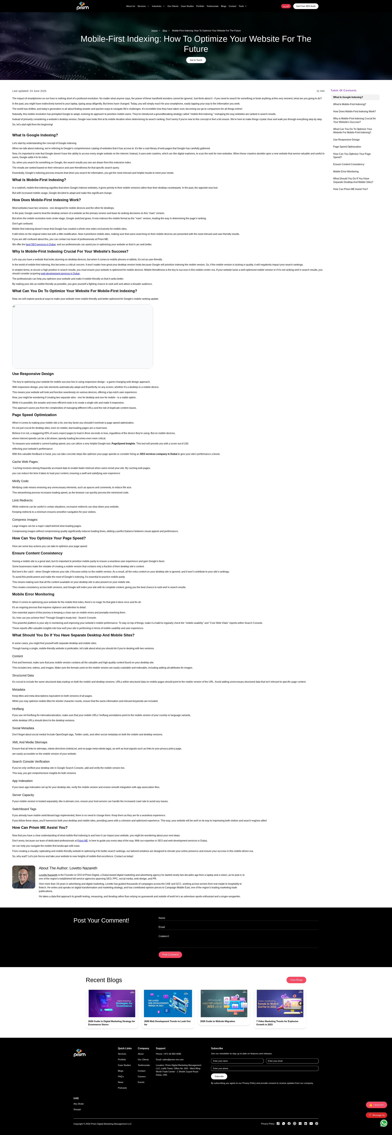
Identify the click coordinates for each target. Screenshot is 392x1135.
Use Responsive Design (346, 139)
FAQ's (121, 1076)
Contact (141, 1071)
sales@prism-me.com (173, 1059)
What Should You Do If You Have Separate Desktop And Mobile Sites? (353, 180)
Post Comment (170, 954)
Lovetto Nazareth (83, 868)
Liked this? (376, 1104)
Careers (142, 1076)
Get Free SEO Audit (305, 6)
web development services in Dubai (60, 273)
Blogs (120, 1071)
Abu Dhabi (79, 1104)
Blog (165, 30)
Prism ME (82, 840)
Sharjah (77, 1109)
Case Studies (124, 1065)
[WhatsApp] (384, 1123)
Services (122, 1054)
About (140, 1054)
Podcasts (122, 1088)
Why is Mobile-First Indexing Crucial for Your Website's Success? (354, 120)
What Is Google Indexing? (348, 97)
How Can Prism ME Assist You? (350, 189)
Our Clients (143, 1059)
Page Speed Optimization (347, 146)
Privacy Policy (267, 1123)
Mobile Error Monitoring (346, 171)
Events (141, 1082)
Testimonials (144, 1065)
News (120, 1082)
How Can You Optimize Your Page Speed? (352, 156)
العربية (286, 6)
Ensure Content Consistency (348, 164)
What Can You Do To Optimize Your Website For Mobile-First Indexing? (352, 131)
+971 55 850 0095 (172, 1054)
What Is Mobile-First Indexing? (349, 104)
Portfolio (122, 1059)
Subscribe (219, 1076)
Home (154, 30)
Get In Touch (196, 60)
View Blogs (296, 980)
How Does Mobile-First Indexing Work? (354, 111)
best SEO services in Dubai (41, 244)
